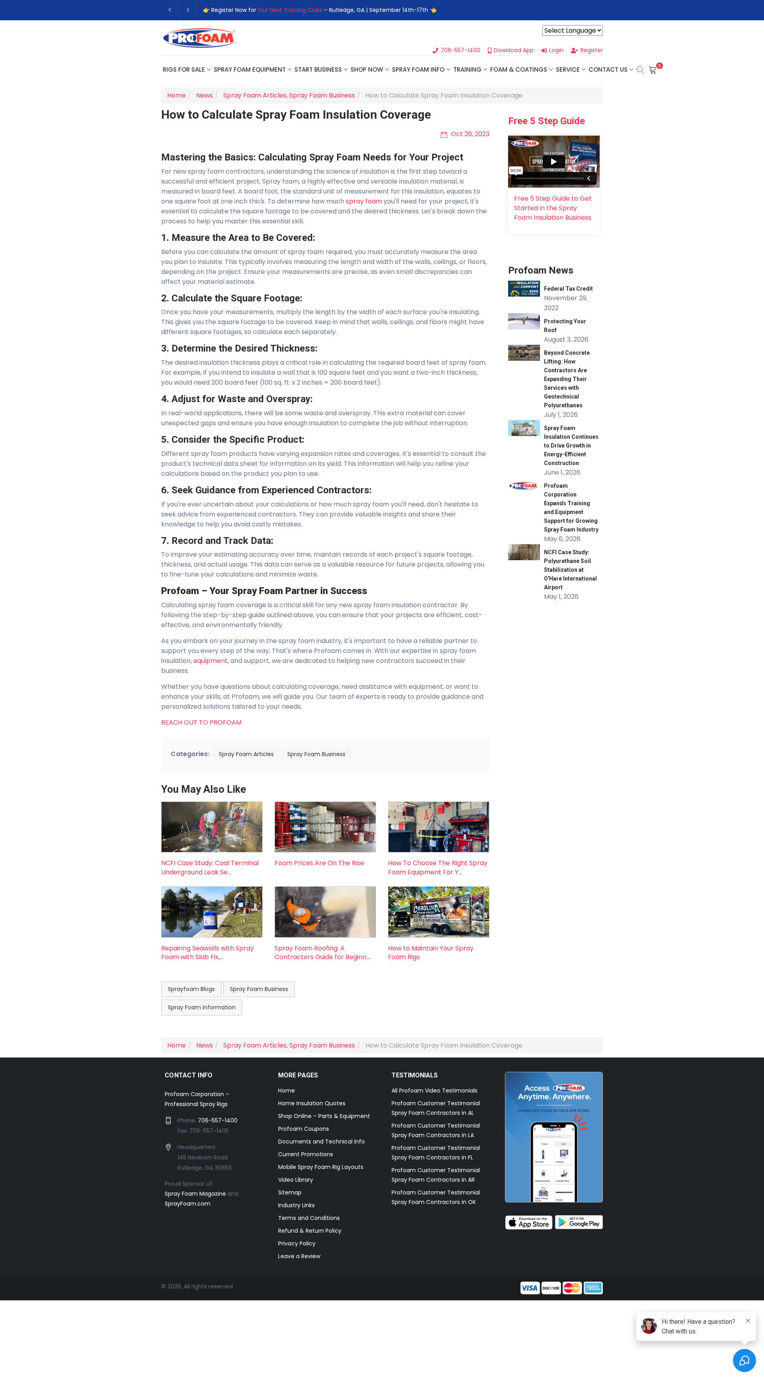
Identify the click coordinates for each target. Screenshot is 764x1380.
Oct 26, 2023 (469, 134)
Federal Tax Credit (568, 288)
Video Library (295, 1180)
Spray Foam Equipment (250, 69)
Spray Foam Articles (246, 754)
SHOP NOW (367, 69)
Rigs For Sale (184, 69)
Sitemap (290, 1192)
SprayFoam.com (187, 1204)
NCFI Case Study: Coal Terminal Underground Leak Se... (210, 867)
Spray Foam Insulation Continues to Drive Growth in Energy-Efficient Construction (571, 445)
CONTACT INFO (189, 1075)
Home (286, 1091)
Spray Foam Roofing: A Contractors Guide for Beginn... (322, 953)
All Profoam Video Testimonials (434, 1091)
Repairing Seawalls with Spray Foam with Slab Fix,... (207, 953)
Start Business (318, 69)
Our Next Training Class (290, 10)
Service (568, 69)
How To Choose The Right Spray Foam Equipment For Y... (437, 867)
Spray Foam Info (418, 69)
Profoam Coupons (303, 1129)
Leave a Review (299, 1256)
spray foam (364, 201)
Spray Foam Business (316, 754)
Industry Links (296, 1205)
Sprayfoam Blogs (191, 989)
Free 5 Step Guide (546, 121)
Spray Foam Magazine (195, 1194)
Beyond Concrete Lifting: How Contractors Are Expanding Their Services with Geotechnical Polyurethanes (567, 379)
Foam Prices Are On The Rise (319, 863)
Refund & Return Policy (309, 1231)
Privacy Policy (297, 1243)
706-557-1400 (218, 1120)
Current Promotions (305, 1154)
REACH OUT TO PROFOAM (201, 722)
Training (467, 69)
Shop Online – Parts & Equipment (324, 1116)
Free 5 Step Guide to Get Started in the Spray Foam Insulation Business (553, 208)
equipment (210, 660)
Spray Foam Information (202, 1007)
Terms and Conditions (309, 1218)
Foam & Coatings (518, 69)
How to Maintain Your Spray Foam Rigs (431, 953)
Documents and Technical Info (321, 1141)
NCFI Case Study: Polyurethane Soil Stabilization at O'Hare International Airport (570, 569)
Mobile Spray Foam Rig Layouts (320, 1167)
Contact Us (608, 69)
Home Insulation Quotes (311, 1103)
